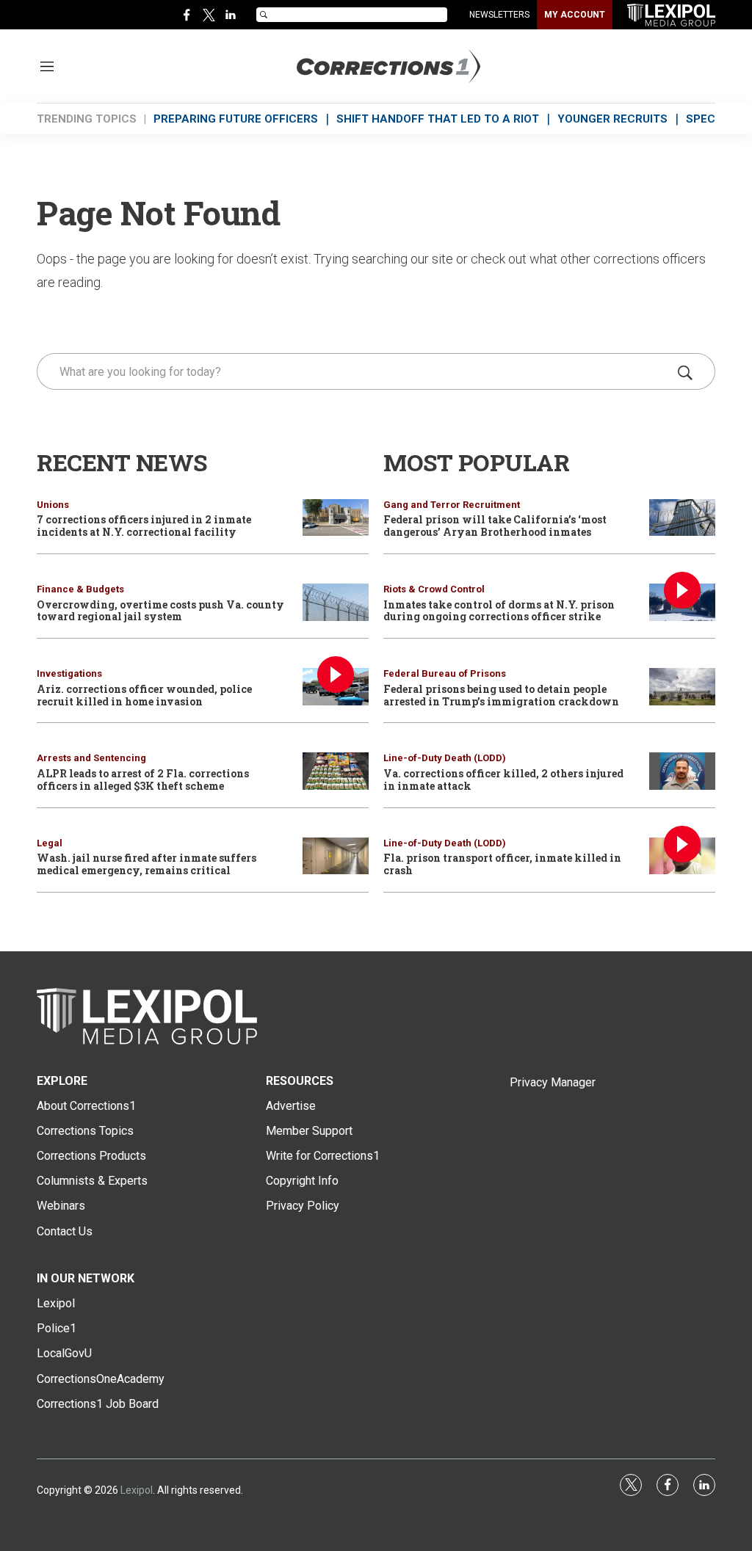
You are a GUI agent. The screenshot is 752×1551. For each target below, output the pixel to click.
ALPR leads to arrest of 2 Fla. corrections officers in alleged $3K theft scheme (143, 779)
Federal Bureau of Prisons (444, 673)
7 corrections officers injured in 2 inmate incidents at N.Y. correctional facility (144, 525)
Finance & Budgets (80, 589)
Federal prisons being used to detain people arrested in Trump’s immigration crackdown (501, 695)
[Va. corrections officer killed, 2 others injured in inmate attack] (682, 771)
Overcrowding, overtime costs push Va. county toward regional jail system (160, 610)
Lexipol (136, 1490)
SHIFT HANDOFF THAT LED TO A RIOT (437, 119)
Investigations (69, 673)
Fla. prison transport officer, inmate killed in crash (502, 864)
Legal (49, 843)
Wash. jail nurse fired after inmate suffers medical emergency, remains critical (146, 864)
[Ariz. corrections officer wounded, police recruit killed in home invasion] (336, 686)
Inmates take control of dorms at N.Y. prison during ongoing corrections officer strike (499, 610)
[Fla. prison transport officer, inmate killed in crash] (682, 856)
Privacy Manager (553, 1082)
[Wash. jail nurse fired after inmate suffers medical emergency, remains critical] (336, 856)
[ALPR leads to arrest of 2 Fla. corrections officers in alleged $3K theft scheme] (336, 771)
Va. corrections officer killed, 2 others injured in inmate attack (503, 779)
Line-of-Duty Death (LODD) (444, 757)
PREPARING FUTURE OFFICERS (235, 119)
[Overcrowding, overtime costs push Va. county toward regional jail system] (336, 602)
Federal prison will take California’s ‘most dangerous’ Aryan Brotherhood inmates (495, 525)
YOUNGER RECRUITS (612, 119)
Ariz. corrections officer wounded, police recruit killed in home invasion (144, 695)
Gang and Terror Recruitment (451, 504)
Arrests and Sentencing (91, 757)
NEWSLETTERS (499, 15)
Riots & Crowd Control (434, 589)
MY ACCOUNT (574, 15)
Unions (53, 504)
